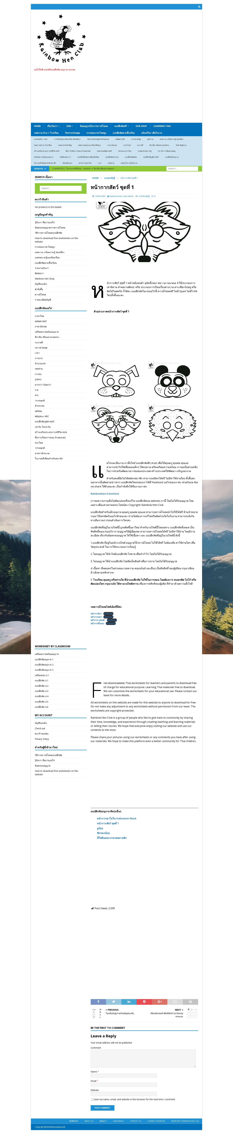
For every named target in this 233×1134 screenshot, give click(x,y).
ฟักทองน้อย (103, 833)
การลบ (38, 374)
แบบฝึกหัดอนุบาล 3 (44, 669)
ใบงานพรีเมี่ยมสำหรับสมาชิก (45, 163)
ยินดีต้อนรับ (73, 1121)
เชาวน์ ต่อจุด (41, 347)
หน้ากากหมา (96, 616)
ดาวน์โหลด (40, 294)
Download (108, 613)
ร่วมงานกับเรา (42, 268)
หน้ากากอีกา (96, 613)
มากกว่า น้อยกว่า (43, 384)
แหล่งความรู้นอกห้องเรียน (47, 257)
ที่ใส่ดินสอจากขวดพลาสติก (112, 838)
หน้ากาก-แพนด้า (98, 620)
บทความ (150, 139)
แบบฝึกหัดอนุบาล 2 (44, 664)
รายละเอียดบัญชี (43, 299)
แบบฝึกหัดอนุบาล (171, 157)
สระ (37, 395)
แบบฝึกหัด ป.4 (41, 696)
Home (37, 125)
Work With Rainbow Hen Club (185, 1121)
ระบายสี (140, 145)
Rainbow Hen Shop (44, 278)
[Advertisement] (116, 99)
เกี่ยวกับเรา (52, 125)
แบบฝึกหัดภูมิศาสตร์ (151, 157)
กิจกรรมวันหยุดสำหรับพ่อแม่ (98, 139)
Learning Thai (162, 125)
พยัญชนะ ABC (42, 416)
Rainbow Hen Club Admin (122, 196)
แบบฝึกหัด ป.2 (41, 685)
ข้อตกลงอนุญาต (42, 765)
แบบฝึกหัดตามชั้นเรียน (124, 132)
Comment (96, 1047)
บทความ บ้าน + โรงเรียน (46, 132)
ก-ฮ (36, 389)
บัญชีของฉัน (41, 283)
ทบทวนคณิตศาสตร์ (104, 151)
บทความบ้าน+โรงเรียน (43, 145)
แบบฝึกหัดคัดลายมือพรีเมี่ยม (88, 157)
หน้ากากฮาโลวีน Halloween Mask (116, 818)
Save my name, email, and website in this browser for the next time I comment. (134, 1099)
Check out (40, 728)
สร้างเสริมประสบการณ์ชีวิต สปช (46, 151)
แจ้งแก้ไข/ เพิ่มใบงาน (151, 132)
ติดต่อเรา (39, 273)
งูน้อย (100, 828)
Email (94, 1080)
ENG (69, 125)
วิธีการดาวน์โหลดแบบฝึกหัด (48, 232)
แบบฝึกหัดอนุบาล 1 (44, 659)
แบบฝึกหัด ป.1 (41, 680)
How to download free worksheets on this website (56, 240)
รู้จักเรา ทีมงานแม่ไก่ (45, 222)
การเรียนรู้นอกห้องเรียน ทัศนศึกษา (67, 139)
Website (95, 1090)
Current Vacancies (156, 1121)
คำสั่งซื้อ (39, 289)
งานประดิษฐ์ (136, 139)
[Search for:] (182, 168)
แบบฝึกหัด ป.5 (41, 701)
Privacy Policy (42, 738)
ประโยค (39, 442)
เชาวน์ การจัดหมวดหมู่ (166, 151)
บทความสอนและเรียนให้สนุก (89, 145)
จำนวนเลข (40, 363)
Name (94, 1071)
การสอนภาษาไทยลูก (96, 132)
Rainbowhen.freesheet (105, 493)
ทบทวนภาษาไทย (124, 151)
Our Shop (141, 125)
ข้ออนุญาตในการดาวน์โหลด (94, 125)
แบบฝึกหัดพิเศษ (131, 157)
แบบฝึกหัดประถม (112, 157)
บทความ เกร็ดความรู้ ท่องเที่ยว (171, 139)
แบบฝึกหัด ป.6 (41, 706)
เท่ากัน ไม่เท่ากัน (85, 163)
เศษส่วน (111, 163)
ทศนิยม (38, 411)
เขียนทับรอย (67, 163)
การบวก (39, 358)
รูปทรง (38, 379)
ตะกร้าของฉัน (42, 733)
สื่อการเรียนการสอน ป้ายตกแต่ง (78, 151)
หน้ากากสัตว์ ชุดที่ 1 (108, 823)
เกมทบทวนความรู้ (145, 151)
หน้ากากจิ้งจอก (97, 623)
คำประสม (39, 405)
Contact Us (135, 1121)
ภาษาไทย (127, 145)
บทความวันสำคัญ (65, 145)
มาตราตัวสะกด (42, 453)
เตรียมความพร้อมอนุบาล (43, 157)
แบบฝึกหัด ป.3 (41, 691)
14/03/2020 (100, 196)
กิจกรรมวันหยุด (72, 132)
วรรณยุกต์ (40, 400)
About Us (89, 1121)
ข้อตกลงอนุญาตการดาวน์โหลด (50, 227)
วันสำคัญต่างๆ (181, 145)
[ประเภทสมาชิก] (199, 6)
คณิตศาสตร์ (120, 139)
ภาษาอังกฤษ (112, 145)
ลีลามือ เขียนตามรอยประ (159, 145)
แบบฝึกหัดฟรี (120, 125)
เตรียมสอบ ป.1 (65, 157)
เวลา (100, 163)
